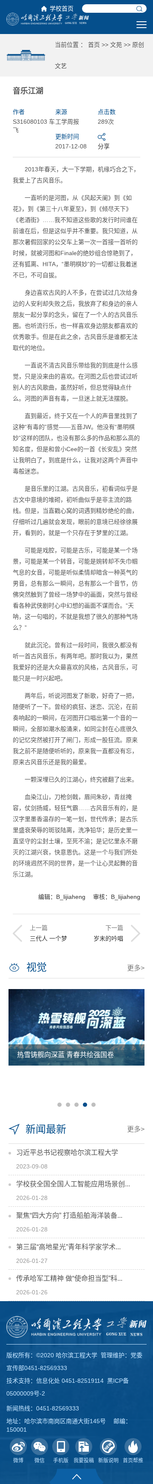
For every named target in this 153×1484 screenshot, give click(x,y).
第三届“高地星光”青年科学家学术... (68, 1247)
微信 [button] (39, 1461)
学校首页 (62, 8)
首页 (94, 44)
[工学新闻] (47, 18)
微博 (18, 1461)
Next (134, 1047)
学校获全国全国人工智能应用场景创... (73, 1184)
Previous (18, 1047)
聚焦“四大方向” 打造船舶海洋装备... (69, 1215)
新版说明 (108, 1461)
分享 (104, 146)
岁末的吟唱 (108, 938)
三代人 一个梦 (48, 938)
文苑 (116, 44)
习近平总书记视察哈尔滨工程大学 (67, 1152)
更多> (135, 968)
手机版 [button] (60, 1461)
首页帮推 (133, 1461)
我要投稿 (84, 1461)
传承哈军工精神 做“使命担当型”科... (69, 1278)
